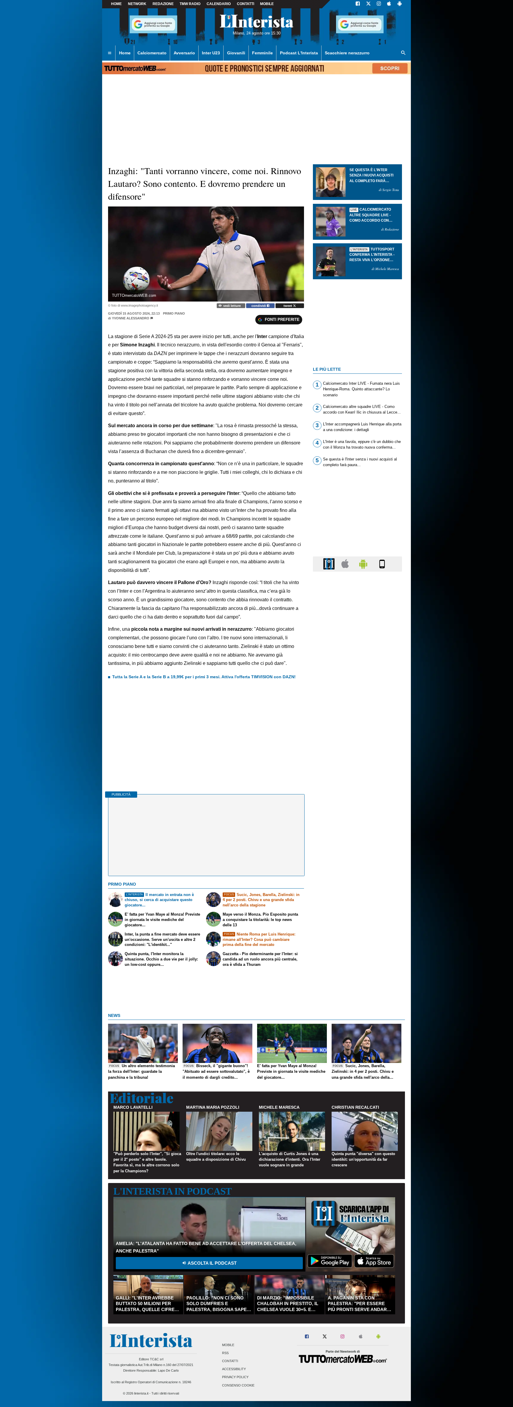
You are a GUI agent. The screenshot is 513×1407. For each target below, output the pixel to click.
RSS (225, 1353)
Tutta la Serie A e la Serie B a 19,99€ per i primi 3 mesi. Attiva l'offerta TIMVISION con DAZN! (204, 676)
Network (137, 4)
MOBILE (267, 4)
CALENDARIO (219, 4)
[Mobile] (382, 563)
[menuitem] (109, 53)
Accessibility (234, 1369)
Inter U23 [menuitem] (211, 53)
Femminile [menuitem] (262, 53)
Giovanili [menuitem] (236, 53)
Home (116, 4)
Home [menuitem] (125, 53)
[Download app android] (399, 4)
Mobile (228, 1345)
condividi (259, 305)
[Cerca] (403, 53)
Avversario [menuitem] (184, 53)
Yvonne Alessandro (130, 318)
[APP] (329, 563)
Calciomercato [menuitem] (152, 53)
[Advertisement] (357, 806)
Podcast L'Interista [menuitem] (299, 53)
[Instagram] (379, 4)
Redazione (163, 4)
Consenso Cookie (238, 1385)
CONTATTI (245, 4)
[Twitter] (368, 4)
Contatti (230, 1361)
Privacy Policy (235, 1377)
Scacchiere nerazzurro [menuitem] (347, 53)
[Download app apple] (389, 4)
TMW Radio (190, 4)
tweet (288, 305)
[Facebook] (358, 4)
